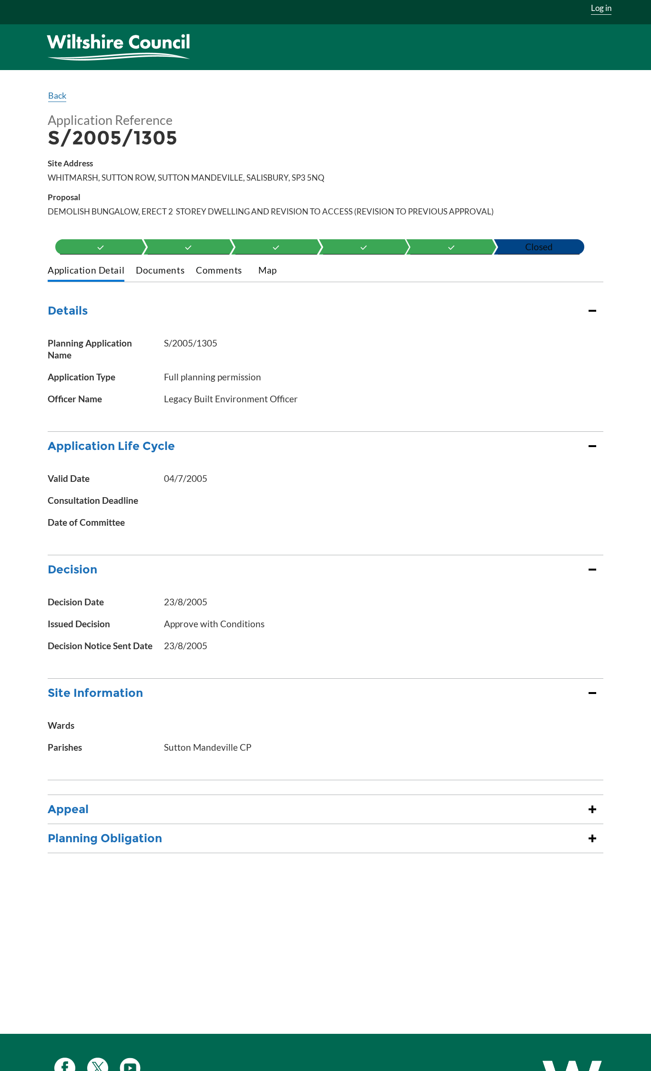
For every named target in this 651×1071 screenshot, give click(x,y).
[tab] (86, 271)
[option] (101, 247)
